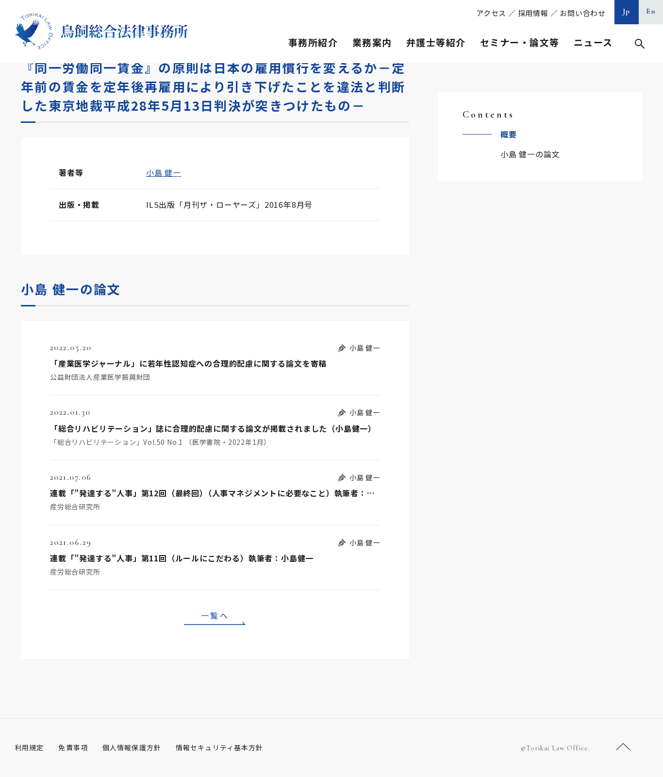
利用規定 (29, 747)
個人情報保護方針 (131, 747)
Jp (626, 11)
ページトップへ (623, 747)
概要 (508, 134)
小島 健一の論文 (530, 154)
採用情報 (533, 13)
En (651, 11)
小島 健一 (163, 172)
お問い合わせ (583, 13)
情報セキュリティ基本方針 (219, 747)
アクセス (491, 13)
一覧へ (215, 615)
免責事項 (72, 747)
